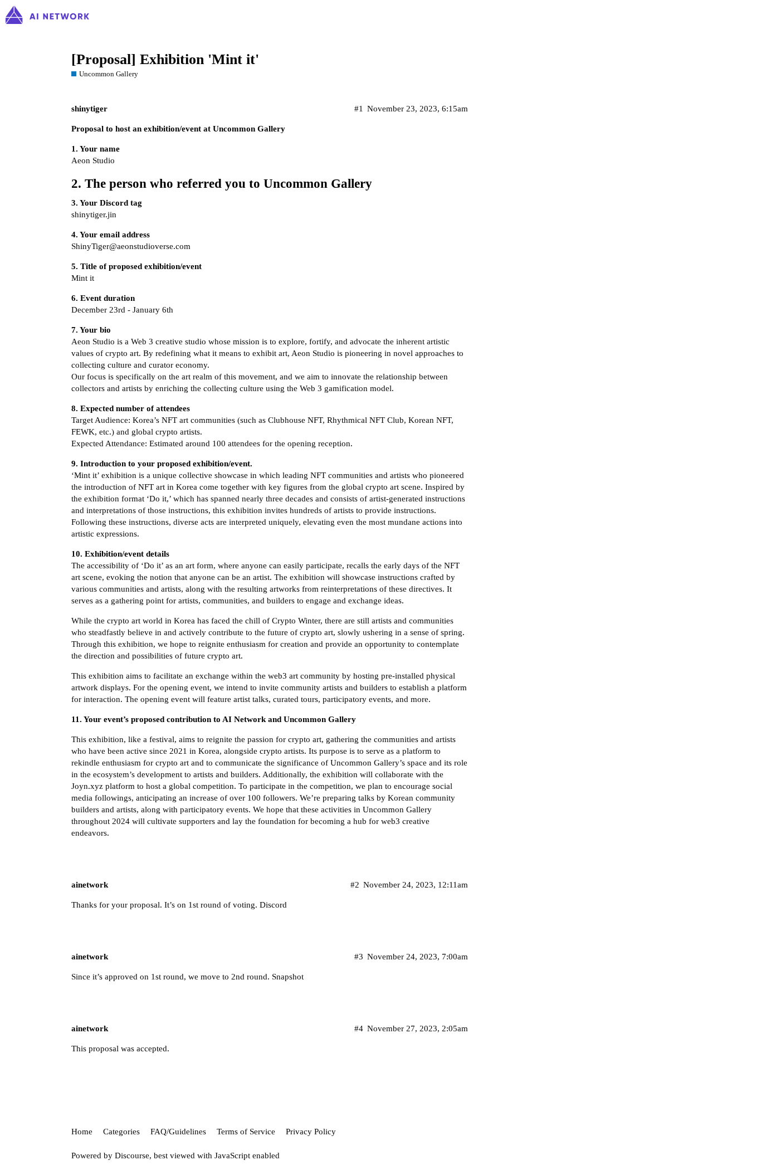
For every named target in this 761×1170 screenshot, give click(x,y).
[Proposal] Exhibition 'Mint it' (165, 59)
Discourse (132, 1155)
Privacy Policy (311, 1131)
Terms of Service (246, 1131)
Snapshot (288, 976)
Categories (121, 1131)
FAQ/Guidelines (178, 1131)
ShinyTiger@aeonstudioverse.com (131, 246)
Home (81, 1131)
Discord (273, 904)
